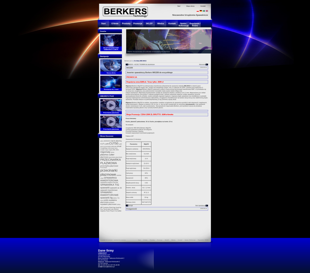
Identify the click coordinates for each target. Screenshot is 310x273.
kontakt (102, 150)
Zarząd (130, 205)
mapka (111, 150)
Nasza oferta (111, 73)
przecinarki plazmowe (108, 172)
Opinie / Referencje (184, 25)
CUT (102, 144)
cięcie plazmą (116, 141)
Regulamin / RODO (195, 25)
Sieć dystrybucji (200, 205)
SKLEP (149, 24)
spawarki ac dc (116, 188)
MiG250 (129, 68)
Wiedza (160, 24)
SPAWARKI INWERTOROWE (109, 193)
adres (102, 141)
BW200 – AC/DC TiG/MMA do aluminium (141, 64)
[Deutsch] (201, 11)
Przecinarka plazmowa (111, 113)
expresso (123, 240)
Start (178, 6)
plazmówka (112, 157)
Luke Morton (114, 209)
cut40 (106, 144)
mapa (106, 150)
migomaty (105, 152)
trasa (101, 200)
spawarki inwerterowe (108, 190)
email (119, 146)
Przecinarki (103, 167)
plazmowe (104, 157)
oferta (112, 152)
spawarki (105, 187)
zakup (118, 204)
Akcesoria (202, 64)
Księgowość (131, 209)
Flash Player (110, 211)
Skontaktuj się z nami (111, 89)
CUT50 (113, 143)
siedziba (118, 175)
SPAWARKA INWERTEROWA (109, 179)
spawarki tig (106, 197)
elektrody (114, 146)
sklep (101, 178)
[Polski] (198, 11)
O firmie (114, 24)
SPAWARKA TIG (109, 184)
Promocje (137, 24)
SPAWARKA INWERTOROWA (109, 182)
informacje (111, 148)
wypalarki (111, 202)
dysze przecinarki (105, 146)
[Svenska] (204, 11)
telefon (115, 198)
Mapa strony (190, 6)
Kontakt (203, 6)
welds (106, 200)
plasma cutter (107, 154)
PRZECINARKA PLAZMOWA (110, 161)
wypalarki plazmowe (108, 204)
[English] (207, 11)
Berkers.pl (127, 61)
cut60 (120, 144)
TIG (118, 198)
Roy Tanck (103, 209)
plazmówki (119, 157)
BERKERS (107, 141)
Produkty (126, 24)
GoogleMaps (104, 148)
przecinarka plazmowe (109, 166)
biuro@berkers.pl (109, 267)
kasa (116, 148)
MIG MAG (116, 150)
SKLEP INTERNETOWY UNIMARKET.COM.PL (111, 48)
